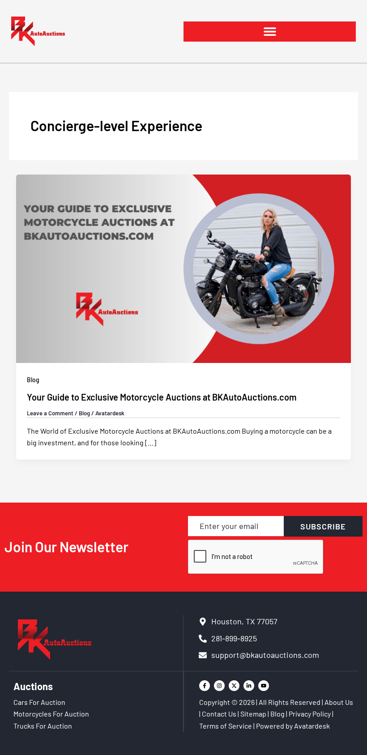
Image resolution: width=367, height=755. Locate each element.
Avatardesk (312, 725)
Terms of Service (225, 725)
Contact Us (219, 713)
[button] (270, 31)
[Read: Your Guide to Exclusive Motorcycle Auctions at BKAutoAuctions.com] (183, 268)
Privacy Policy (310, 713)
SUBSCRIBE (323, 526)
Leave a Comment (50, 413)
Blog (33, 380)
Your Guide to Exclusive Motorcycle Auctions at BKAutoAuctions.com (162, 397)
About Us (338, 702)
